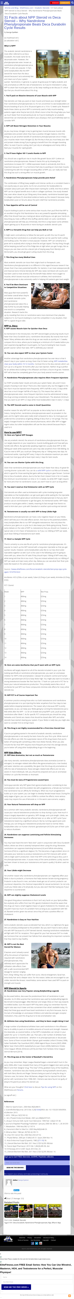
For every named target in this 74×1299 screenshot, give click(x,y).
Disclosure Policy (48, 1238)
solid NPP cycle (43, 470)
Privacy (29, 1238)
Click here (28, 1087)
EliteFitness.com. (35, 1249)
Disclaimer (37, 1238)
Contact (53, 1240)
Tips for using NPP (48, 1087)
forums (20, 1090)
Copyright (45, 1240)
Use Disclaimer (35, 1240)
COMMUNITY (65, 3)
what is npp (56, 1223)
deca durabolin (19, 1223)
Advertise (22, 1238)
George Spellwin (23, 1180)
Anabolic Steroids (19, 1220)
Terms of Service (23, 1240)
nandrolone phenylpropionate (36, 1223)
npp (49, 1223)
